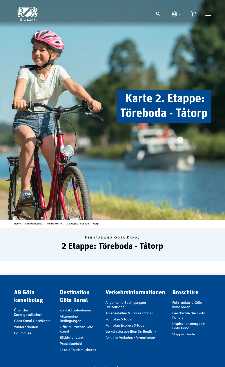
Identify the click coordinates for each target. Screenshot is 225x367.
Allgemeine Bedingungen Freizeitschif (125, 304)
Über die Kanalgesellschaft (28, 312)
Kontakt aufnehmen (75, 310)
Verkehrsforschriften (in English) (130, 331)
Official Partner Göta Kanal (76, 328)
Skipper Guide (183, 334)
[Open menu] (208, 13)
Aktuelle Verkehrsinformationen (130, 337)
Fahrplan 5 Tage (118, 319)
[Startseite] (27, 14)
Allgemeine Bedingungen (70, 318)
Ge (174, 313)
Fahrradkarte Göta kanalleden (187, 304)
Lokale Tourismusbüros (78, 349)
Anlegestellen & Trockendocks (129, 313)
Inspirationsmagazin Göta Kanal (188, 325)
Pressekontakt (71, 343)
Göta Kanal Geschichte (32, 320)
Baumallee (22, 333)
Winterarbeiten (26, 326)
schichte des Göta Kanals (188, 315)
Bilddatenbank (71, 337)
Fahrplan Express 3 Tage (125, 325)
